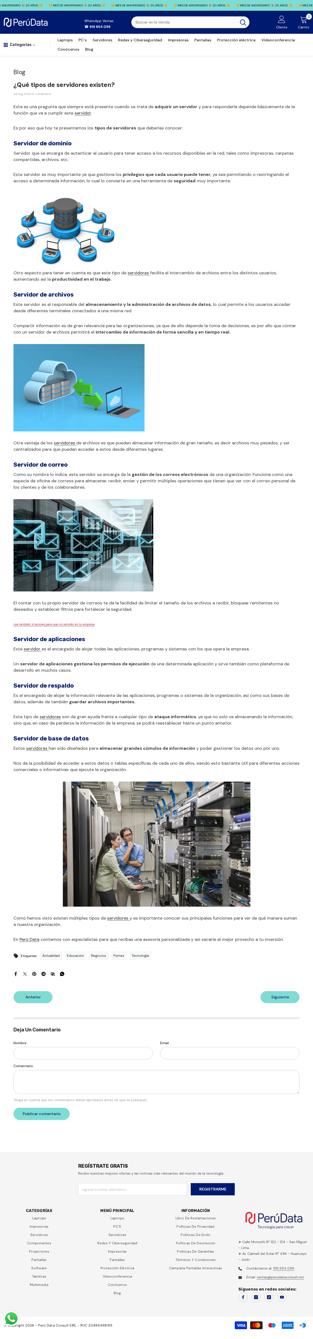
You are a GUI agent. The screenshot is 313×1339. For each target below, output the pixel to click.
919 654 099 (283, 1268)
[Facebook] (15, 973)
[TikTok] (269, 1297)
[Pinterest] (34, 973)
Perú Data (29, 939)
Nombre (19, 1043)
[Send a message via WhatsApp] (11, 1318)
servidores (139, 273)
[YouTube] (282, 1297)
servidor (83, 113)
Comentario (23, 1066)
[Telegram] (43, 973)
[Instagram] (256, 1297)
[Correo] (53, 973)
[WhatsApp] (62, 973)
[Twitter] (25, 973)
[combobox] (184, 22)
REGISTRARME (212, 1189)
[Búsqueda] (190, 22)
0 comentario (41, 94)
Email (164, 1043)
